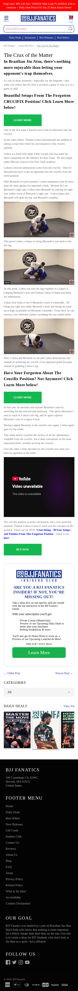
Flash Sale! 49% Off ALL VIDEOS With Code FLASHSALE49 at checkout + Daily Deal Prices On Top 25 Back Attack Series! (39, 5)
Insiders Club (14, 836)
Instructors (30, 37)
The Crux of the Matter (48, 45)
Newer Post (62, 673)
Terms (9, 873)
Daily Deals (15, 37)
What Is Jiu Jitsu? (16, 891)
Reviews (11, 848)
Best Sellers (63, 37)
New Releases (46, 37)
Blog (9, 860)
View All (68, 706)
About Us (11, 854)
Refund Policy (14, 885)
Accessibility (13, 897)
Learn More (39, 652)
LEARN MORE (23, 120)
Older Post (13, 673)
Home (9, 806)
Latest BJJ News (26, 45)
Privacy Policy (14, 879)
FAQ (9, 867)
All (9, 692)
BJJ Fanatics (9, 45)
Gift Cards (12, 830)
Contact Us (12, 842)
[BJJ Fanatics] (38, 19)
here (6, 538)
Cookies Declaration (18, 903)
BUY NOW (22, 549)
